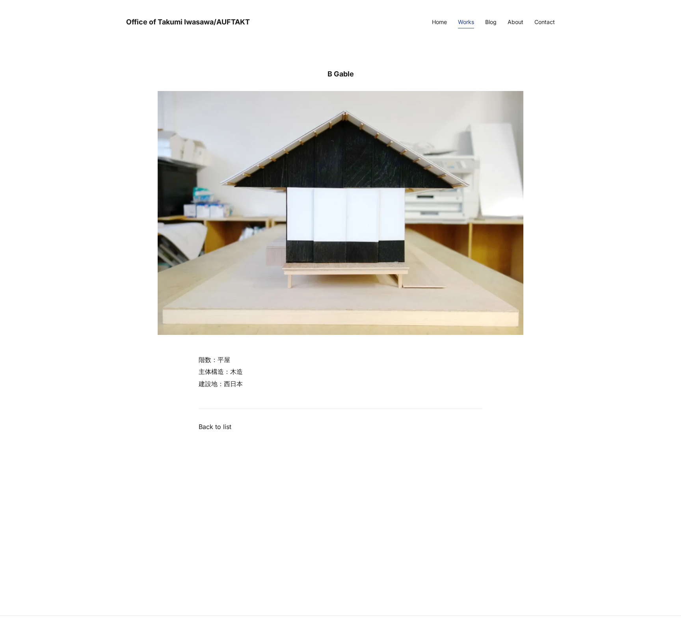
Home (439, 22)
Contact (544, 22)
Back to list (215, 427)
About (515, 22)
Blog (491, 22)
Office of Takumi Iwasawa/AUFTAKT (188, 22)
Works (466, 22)
